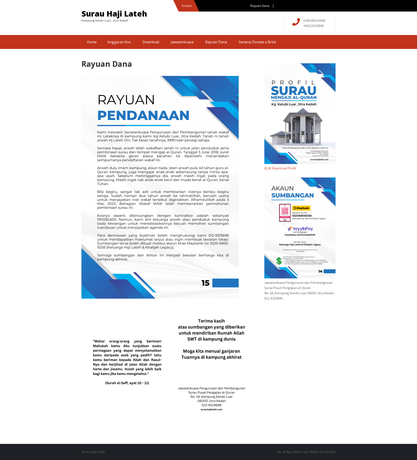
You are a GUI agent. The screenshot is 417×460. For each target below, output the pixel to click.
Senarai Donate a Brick (257, 42)
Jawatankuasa (182, 42)
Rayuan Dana (216, 42)
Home (92, 42)
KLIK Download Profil (280, 168)
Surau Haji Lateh (114, 13)
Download (150, 42)
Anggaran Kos (119, 42)
